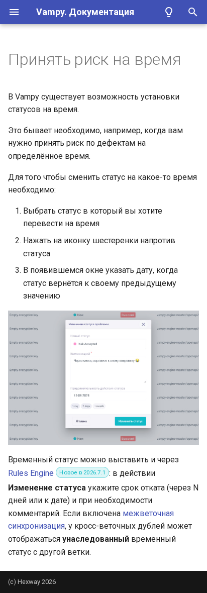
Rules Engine (31, 473)
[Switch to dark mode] (169, 12)
